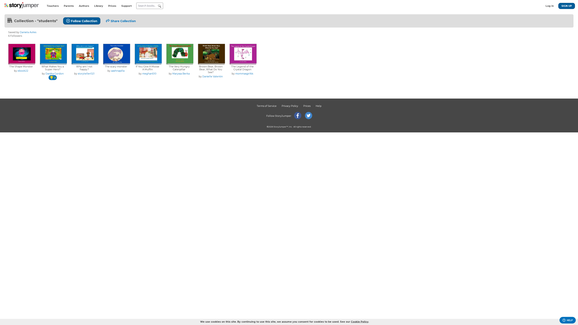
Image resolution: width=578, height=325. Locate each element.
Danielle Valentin (212, 76)
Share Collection (123, 21)
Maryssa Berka (181, 73)
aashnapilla (117, 70)
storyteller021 (86, 73)
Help (319, 106)
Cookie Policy (359, 321)
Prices (112, 6)
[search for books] (159, 6)
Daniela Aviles (28, 32)
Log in (550, 6)
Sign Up (566, 6)
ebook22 (23, 70)
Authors (84, 6)
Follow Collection (84, 21)
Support (126, 6)
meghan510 (149, 73)
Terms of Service (267, 106)
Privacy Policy (290, 106)
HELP (570, 320)
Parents (69, 6)
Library (98, 6)
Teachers (53, 6)
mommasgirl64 (244, 73)
